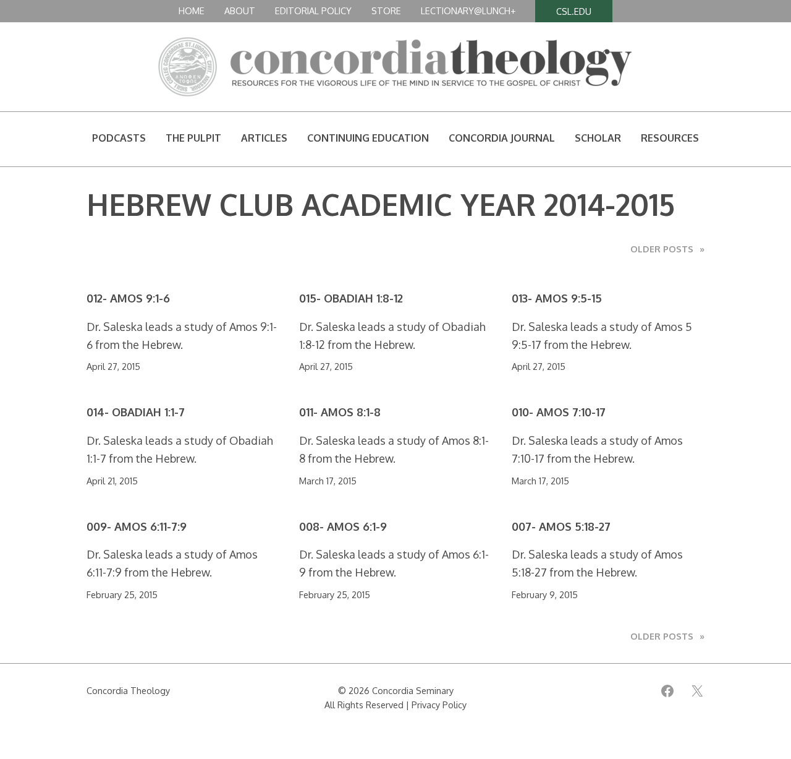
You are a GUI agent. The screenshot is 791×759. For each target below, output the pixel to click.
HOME (192, 10)
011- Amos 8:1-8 (340, 412)
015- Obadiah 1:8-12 (351, 298)
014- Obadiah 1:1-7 (136, 412)
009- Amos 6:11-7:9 (137, 526)
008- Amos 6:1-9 (343, 526)
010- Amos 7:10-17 (559, 412)
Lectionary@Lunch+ (468, 10)
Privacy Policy (439, 704)
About (239, 10)
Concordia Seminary (413, 690)
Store (386, 10)
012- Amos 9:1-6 (128, 298)
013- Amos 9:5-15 (557, 298)
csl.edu (573, 11)
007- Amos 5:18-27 (561, 526)
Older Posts (667, 248)
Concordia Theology (128, 690)
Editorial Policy (313, 10)
